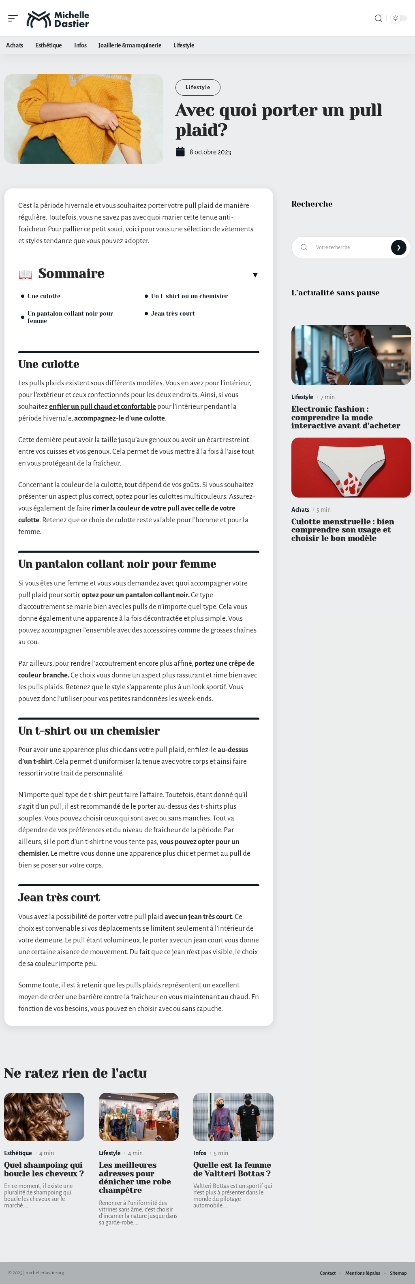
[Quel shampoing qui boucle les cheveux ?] (44, 1117)
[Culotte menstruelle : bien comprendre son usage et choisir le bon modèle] (351, 468)
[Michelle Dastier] (58, 18)
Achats (300, 509)
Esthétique (18, 1153)
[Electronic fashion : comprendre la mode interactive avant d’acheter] (351, 355)
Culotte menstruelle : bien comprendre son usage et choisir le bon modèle (342, 530)
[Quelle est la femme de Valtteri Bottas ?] (233, 1117)
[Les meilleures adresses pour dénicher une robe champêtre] (139, 1117)
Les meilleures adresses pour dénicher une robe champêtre (135, 1177)
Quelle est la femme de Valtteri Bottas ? (232, 1169)
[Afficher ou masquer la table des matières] (182, 275)
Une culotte (44, 296)
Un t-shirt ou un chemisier (189, 296)
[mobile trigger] (15, 18)
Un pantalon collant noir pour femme (70, 317)
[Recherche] (378, 18)
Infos (199, 1153)
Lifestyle (198, 87)
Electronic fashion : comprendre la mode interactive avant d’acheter (345, 417)
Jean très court (173, 313)
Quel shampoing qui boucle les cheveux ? (44, 1169)
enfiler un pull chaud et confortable (102, 406)
